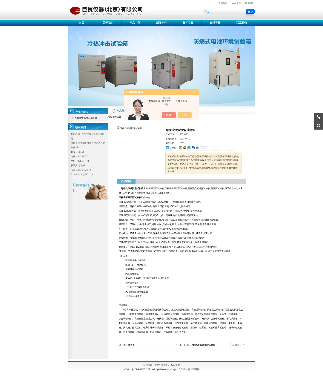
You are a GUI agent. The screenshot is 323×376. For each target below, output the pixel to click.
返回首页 (222, 3)
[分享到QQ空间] (181, 147)
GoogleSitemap (160, 369)
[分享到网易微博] (197, 147)
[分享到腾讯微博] (189, 147)
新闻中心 (161, 22)
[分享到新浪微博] (185, 147)
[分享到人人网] (193, 147)
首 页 (81, 22)
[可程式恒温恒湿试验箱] (129, 128)
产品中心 (135, 22)
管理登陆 (194, 369)
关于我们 (108, 22)
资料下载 (215, 22)
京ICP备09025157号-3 (142, 369)
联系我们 (249, 3)
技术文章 (188, 22)
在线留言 (236, 3)
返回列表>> (238, 344)
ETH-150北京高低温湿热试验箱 (199, 344)
